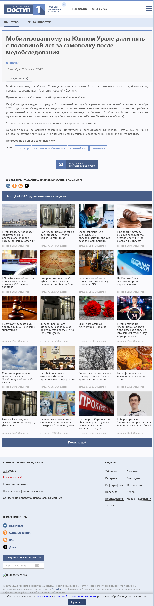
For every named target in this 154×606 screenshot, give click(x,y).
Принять (77, 602)
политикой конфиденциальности (75, 596)
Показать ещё (77, 442)
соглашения (43, 596)
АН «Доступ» (59, 588)
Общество (12, 63)
